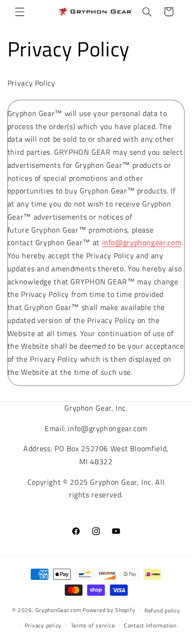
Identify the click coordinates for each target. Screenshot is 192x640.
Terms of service (93, 625)
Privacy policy (43, 625)
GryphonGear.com (58, 610)
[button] (19, 11)
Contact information (150, 625)
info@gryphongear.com (142, 242)
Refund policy (162, 610)
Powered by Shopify (108, 610)
